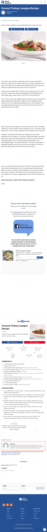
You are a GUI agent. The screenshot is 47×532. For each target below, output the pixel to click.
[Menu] (45, 2)
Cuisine (20, 451)
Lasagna (3, 452)
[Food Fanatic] (20, 2)
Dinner (32, 451)
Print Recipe (32, 29)
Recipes (5, 20)
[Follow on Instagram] (11, 504)
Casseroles (3, 451)
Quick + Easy (14, 452)
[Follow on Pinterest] (7, 504)
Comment (4, 468)
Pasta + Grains (8, 452)
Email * (24, 486)
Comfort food (9, 451)
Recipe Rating (5, 465)
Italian (42, 451)
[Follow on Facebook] (3, 504)
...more (37, 447)
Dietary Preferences (27, 451)
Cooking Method (15, 451)
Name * (5, 485)
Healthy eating (37, 451)
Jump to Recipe (17, 29)
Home (2, 20)
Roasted (19, 452)
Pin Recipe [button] (35, 342)
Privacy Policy (29, 528)
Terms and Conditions (19, 528)
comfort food (32, 91)
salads (10, 95)
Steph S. (9, 13)
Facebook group (18, 212)
